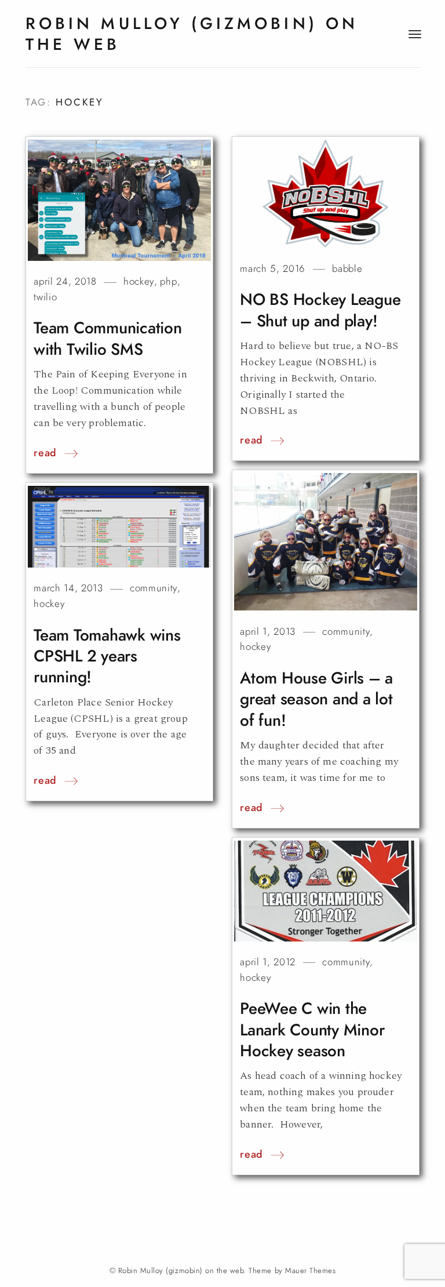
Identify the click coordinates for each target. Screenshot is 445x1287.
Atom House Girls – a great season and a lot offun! (316, 699)
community (346, 631)
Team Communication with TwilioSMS (108, 338)
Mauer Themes (310, 1271)
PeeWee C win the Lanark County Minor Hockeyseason (312, 1029)
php (168, 281)
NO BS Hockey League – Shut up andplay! (320, 310)
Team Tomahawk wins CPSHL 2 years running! (107, 656)
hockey (138, 281)
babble (347, 268)
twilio (45, 297)
